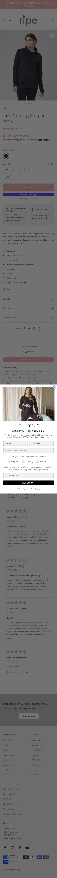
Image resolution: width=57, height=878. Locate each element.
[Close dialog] (54, 387)
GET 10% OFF (28, 483)
